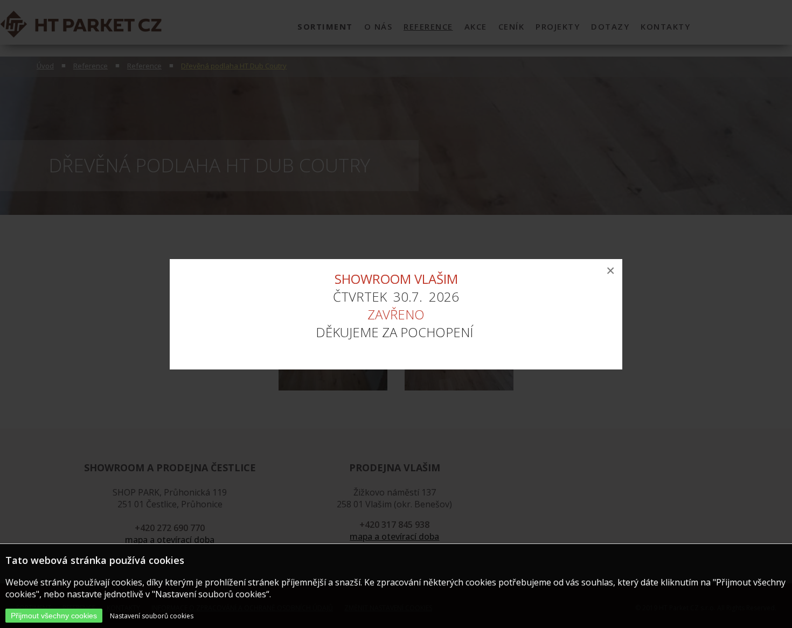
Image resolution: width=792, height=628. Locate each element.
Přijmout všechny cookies (54, 615)
